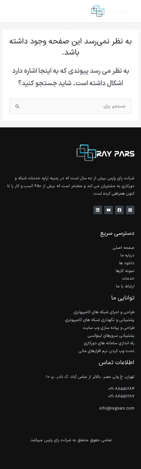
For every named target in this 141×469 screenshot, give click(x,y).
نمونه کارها (125, 271)
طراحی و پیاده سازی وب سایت (108, 328)
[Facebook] (119, 210)
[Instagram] (130, 210)
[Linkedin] (97, 210)
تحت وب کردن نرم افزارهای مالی (106, 351)
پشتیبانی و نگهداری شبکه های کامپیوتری (99, 320)
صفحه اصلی (123, 248)
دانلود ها (126, 263)
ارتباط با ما (125, 286)
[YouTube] (108, 210)
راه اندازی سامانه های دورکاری (109, 343)
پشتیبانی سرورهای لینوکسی (111, 335)
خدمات (128, 278)
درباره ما (127, 255)
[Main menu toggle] (13, 11)
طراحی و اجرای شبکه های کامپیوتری (104, 312)
